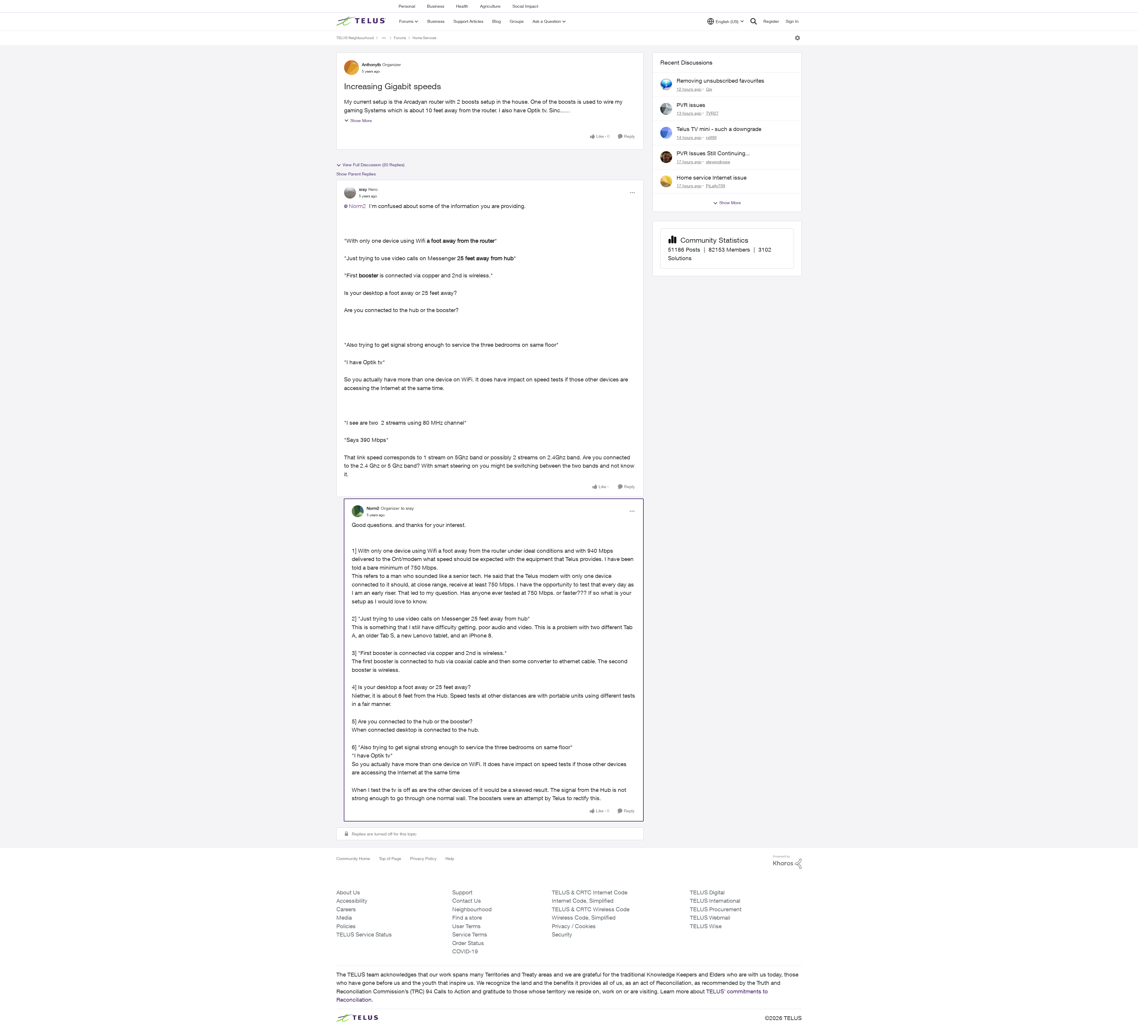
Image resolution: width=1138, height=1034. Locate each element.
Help (449, 858)
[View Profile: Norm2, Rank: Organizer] (358, 511)
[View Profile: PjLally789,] (666, 181)
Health (462, 6)
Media (344, 917)
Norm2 (357, 206)
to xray (407, 508)
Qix (709, 89)
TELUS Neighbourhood (355, 38)
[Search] (753, 21)
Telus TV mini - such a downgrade (719, 129)
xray (363, 189)
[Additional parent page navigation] (383, 38)
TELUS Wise (706, 926)
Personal (407, 6)
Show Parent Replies (356, 173)
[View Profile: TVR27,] (666, 109)
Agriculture (490, 6)
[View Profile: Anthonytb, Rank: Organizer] (351, 67)
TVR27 (712, 113)
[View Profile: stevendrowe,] (666, 157)
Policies (346, 926)
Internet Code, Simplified (582, 900)
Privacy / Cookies (574, 926)
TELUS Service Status (364, 934)
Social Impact (525, 6)
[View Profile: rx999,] (666, 133)
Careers (346, 909)
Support (462, 892)
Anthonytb (371, 64)
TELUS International (715, 900)
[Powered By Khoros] (787, 862)
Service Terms (469, 934)
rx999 (711, 137)
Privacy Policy (423, 858)
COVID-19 (465, 951)
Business (435, 6)
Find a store (467, 917)
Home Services (424, 38)
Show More (361, 120)
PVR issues (691, 105)
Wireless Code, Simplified (584, 917)
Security (562, 934)
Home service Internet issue (712, 177)
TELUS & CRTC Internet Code (589, 892)
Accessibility (351, 900)
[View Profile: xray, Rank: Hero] (350, 193)
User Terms (466, 926)
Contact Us (466, 900)
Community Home (353, 858)
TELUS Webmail (710, 917)
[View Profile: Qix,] (666, 84)
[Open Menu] (797, 38)
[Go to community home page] (361, 21)
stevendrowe (718, 161)
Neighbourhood (472, 909)
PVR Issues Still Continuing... (713, 153)
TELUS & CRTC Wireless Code (590, 909)
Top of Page (390, 858)
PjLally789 (715, 185)
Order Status (468, 943)
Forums (400, 38)
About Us (348, 892)
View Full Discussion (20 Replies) (374, 164)
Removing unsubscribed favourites (720, 80)
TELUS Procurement (715, 909)
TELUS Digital (707, 892)
